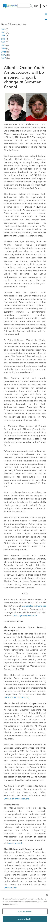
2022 (3, 45)
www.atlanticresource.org (16, 697)
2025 (3, 55)
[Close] (47, 895)
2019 (3, 42)
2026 (3, 58)
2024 (3, 51)
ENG (36, 6)
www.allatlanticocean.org (16, 798)
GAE (45, 6)
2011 (3, 29)
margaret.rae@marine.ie (33, 605)
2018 (3, 38)
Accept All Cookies (25, 919)
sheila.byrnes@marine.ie (25, 615)
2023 (3, 48)
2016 (3, 35)
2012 (3, 32)
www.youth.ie (10, 887)
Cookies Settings (24, 911)
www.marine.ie (15, 843)
